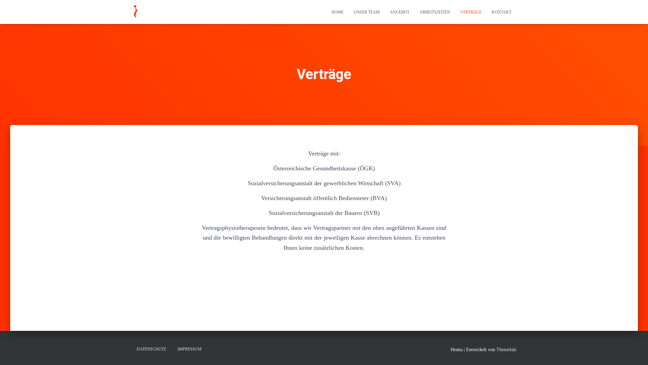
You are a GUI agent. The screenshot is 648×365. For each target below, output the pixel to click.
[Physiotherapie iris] (135, 12)
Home (337, 12)
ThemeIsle (506, 349)
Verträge (471, 12)
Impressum (189, 349)
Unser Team (367, 12)
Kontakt (501, 12)
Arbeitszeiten (435, 12)
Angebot (399, 12)
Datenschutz (151, 349)
